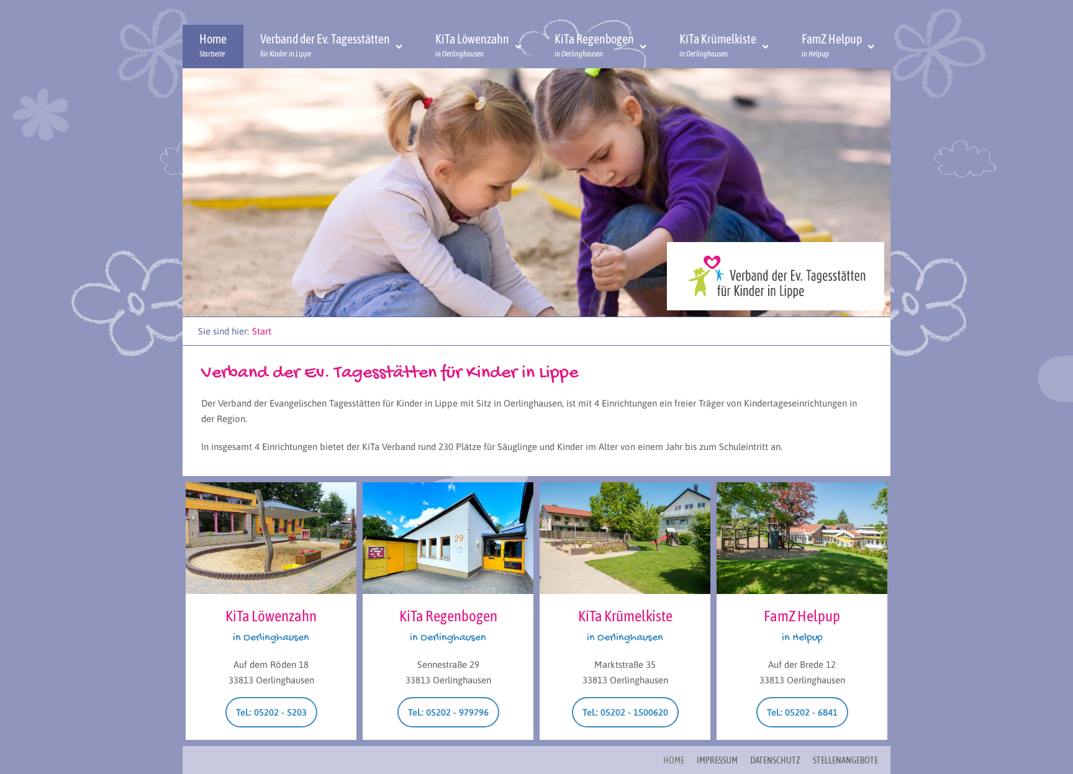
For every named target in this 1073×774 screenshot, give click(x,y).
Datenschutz (775, 760)
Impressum (717, 760)
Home (673, 760)
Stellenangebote (845, 760)
